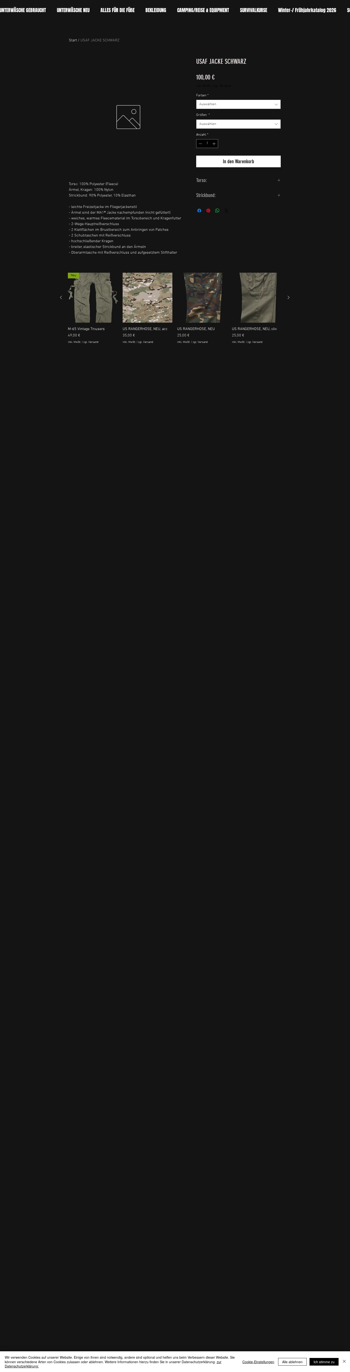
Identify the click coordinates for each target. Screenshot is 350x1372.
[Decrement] (200, 143)
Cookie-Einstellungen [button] (258, 1361)
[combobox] (238, 104)
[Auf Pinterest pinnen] (208, 210)
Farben (202, 96)
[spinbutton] (207, 143)
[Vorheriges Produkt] (61, 297)
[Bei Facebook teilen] (199, 210)
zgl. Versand (222, 86)
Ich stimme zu (324, 1361)
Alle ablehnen (292, 1361)
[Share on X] (226, 210)
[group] (174, 311)
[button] (117, 10)
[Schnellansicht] (148, 298)
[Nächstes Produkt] (288, 297)
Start (73, 40)
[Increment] (214, 143)
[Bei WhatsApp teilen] (217, 210)
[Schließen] (344, 1361)
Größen (203, 115)
